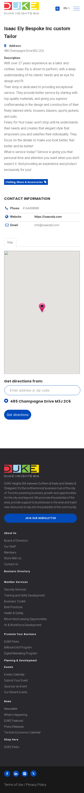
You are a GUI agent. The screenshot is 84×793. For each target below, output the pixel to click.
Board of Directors (16, 540)
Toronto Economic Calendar (22, 732)
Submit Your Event (16, 680)
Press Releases (14, 726)
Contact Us (11, 564)
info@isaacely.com (46, 225)
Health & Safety (13, 613)
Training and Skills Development (24, 595)
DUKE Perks (11, 641)
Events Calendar (14, 674)
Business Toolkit (14, 601)
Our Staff (10, 546)
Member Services (16, 582)
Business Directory (17, 571)
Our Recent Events (15, 692)
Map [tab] (10, 242)
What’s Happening (15, 714)
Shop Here (11, 739)
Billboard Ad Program (18, 647)
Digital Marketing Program (20, 653)
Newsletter (11, 708)
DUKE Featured (13, 720)
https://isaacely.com (48, 216)
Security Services (15, 589)
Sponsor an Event (15, 686)
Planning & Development (20, 660)
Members (10, 552)
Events (8, 667)
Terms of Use (13, 785)
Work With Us (12, 558)
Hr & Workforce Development (22, 625)
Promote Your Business (20, 634)
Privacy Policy (36, 785)
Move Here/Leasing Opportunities (25, 619)
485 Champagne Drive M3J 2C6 (40, 401)
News (7, 701)
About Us (10, 533)
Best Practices (13, 607)
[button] (76, 8)
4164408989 (31, 208)
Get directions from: (23, 381)
